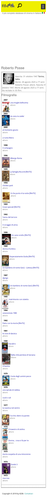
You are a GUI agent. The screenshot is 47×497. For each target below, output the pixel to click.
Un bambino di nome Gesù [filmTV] (24, 285)
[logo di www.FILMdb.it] (8, 5)
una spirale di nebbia (11, 390)
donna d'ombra (9, 249)
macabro (12, 344)
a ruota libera (8, 138)
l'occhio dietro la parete (19, 415)
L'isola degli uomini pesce (20, 376)
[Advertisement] (23, 38)
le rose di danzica (10, 333)
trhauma (6, 366)
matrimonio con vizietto (19, 299)
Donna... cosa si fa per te (18, 440)
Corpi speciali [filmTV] (11, 207)
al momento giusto (10, 130)
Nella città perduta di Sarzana (23, 355)
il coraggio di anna (10, 225)
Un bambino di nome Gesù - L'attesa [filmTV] (21, 267)
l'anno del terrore (10, 217)
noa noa (6, 478)
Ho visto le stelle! (17, 116)
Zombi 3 (14, 464)
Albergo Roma (16, 158)
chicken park (8, 185)
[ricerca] (19, 4)
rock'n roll (7, 398)
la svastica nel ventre (11, 408)
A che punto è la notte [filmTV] (23, 193)
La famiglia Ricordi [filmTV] (21, 172)
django (5, 278)
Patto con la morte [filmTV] (14, 323)
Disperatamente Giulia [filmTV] (22, 256)
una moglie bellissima (19, 102)
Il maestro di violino (17, 429)
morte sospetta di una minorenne (16, 454)
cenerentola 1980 (10, 313)
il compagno (8, 148)
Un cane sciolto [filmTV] (21, 235)
